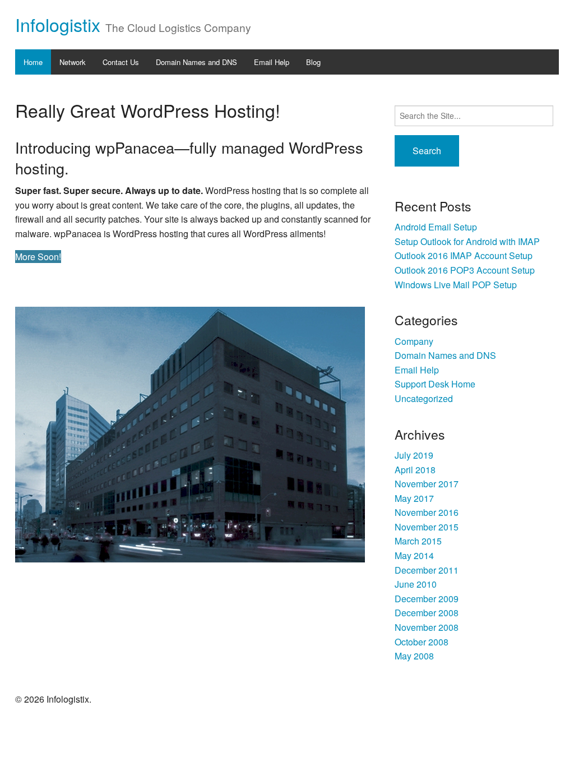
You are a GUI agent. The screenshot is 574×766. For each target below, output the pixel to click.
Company (414, 341)
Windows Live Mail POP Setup (456, 284)
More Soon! (38, 256)
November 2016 (427, 512)
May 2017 (414, 498)
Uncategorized (424, 398)
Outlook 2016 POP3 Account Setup (465, 270)
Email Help (271, 62)
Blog (313, 62)
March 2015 (418, 540)
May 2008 (414, 655)
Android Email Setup (436, 226)
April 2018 (415, 469)
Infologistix (57, 24)
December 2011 (427, 570)
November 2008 (427, 627)
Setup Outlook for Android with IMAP (467, 241)
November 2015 (427, 526)
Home (33, 62)
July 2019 (414, 455)
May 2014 (414, 555)
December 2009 (427, 598)
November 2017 (427, 483)
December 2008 (427, 612)
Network (72, 62)
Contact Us (121, 62)
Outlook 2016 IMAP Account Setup (464, 255)
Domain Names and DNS (196, 62)
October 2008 (421, 641)
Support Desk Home (435, 383)
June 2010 (416, 584)
